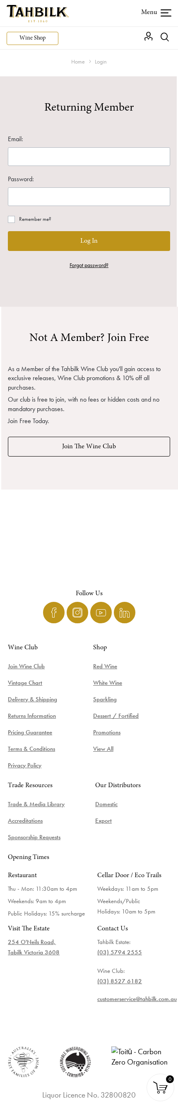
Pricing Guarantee (30, 732)
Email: (15, 139)
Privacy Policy (24, 765)
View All (103, 749)
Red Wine (105, 666)
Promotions (106, 732)
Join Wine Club (26, 666)
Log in (89, 241)
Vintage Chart (25, 683)
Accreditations (25, 820)
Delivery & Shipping (32, 699)
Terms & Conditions (31, 749)
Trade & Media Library (36, 804)
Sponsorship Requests (34, 837)
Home (78, 61)
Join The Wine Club (89, 446)
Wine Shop (32, 38)
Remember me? (35, 218)
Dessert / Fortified (116, 716)
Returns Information (32, 716)
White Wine (107, 683)
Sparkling (105, 699)
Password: (21, 179)
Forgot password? (89, 265)
